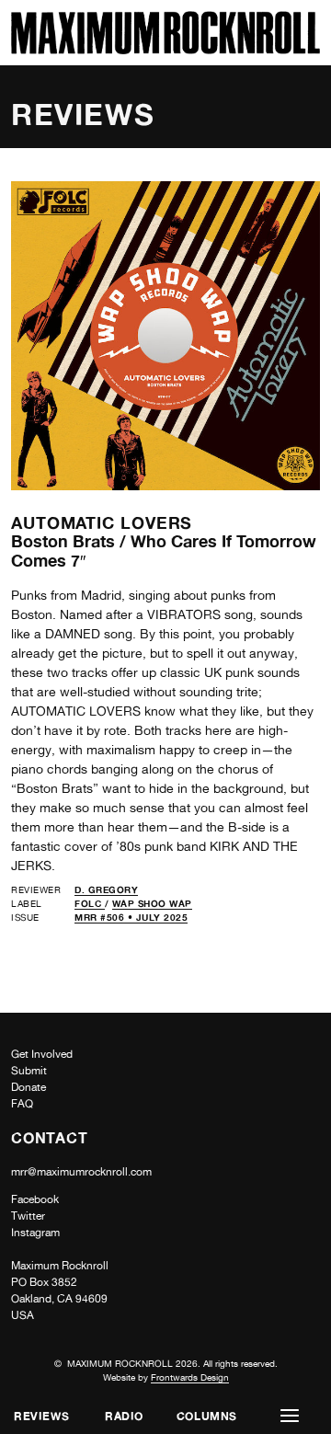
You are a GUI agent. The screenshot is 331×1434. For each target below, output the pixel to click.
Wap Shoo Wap (152, 903)
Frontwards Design (190, 1376)
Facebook (35, 1199)
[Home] (165, 49)
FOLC (89, 903)
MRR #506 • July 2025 (131, 917)
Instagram (35, 1232)
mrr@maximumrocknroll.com (81, 1171)
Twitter (28, 1216)
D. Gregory (106, 889)
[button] (289, 1416)
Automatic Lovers (101, 522)
